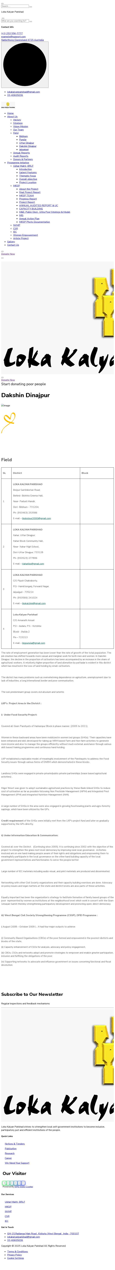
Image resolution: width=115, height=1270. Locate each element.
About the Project (28, 189)
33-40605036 (15, 95)
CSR (15, 228)
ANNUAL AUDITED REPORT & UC (38, 205)
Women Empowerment (25, 235)
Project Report (27, 202)
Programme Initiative (18, 162)
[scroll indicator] (25, 65)
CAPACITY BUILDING (31, 208)
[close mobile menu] (2, 377)
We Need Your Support (17, 1163)
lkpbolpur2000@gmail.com (36, 518)
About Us (12, 116)
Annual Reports (21, 152)
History (17, 120)
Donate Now (8, 254)
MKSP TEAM (26, 195)
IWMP (16, 225)
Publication (10, 1148)
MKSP (16, 185)
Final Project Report (29, 192)
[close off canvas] (3, 18)
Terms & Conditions (17, 1251)
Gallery (11, 241)
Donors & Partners (23, 159)
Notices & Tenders (15, 1143)
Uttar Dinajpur (26, 143)
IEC (15, 231)
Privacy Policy (14, 1255)
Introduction (25, 169)
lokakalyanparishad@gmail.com (23, 92)
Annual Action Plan (29, 218)
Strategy (18, 123)
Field (15, 133)
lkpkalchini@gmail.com (34, 603)
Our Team (18, 129)
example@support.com (13, 36)
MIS (21, 215)
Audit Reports (20, 156)
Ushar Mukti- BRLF (23, 166)
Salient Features (28, 172)
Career (8, 1158)
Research (10, 1153)
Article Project (21, 238)
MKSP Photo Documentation (34, 222)
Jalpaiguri (24, 149)
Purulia (22, 139)
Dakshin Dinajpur (27, 146)
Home (10, 113)
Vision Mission (20, 126)
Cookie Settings (15, 1258)
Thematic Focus (27, 175)
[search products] (30, 6)
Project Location (27, 182)
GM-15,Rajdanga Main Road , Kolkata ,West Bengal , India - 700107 (43, 1233)
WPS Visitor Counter (23, 1186)
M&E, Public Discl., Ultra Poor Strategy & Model (44, 212)
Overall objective (28, 179)
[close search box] (2, 3)
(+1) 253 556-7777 (12, 33)
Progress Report (28, 199)
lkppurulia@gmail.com (33, 643)
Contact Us (13, 245)
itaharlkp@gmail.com (33, 563)
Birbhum (23, 136)
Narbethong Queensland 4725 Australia (22, 40)
